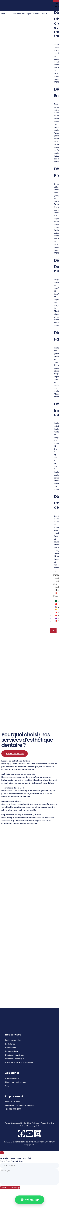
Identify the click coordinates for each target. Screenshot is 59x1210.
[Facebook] (21, 1133)
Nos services (13, 1034)
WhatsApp (29, 1199)
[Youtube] (29, 1133)
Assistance (12, 1073)
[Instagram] (37, 1133)
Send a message (11, 1187)
